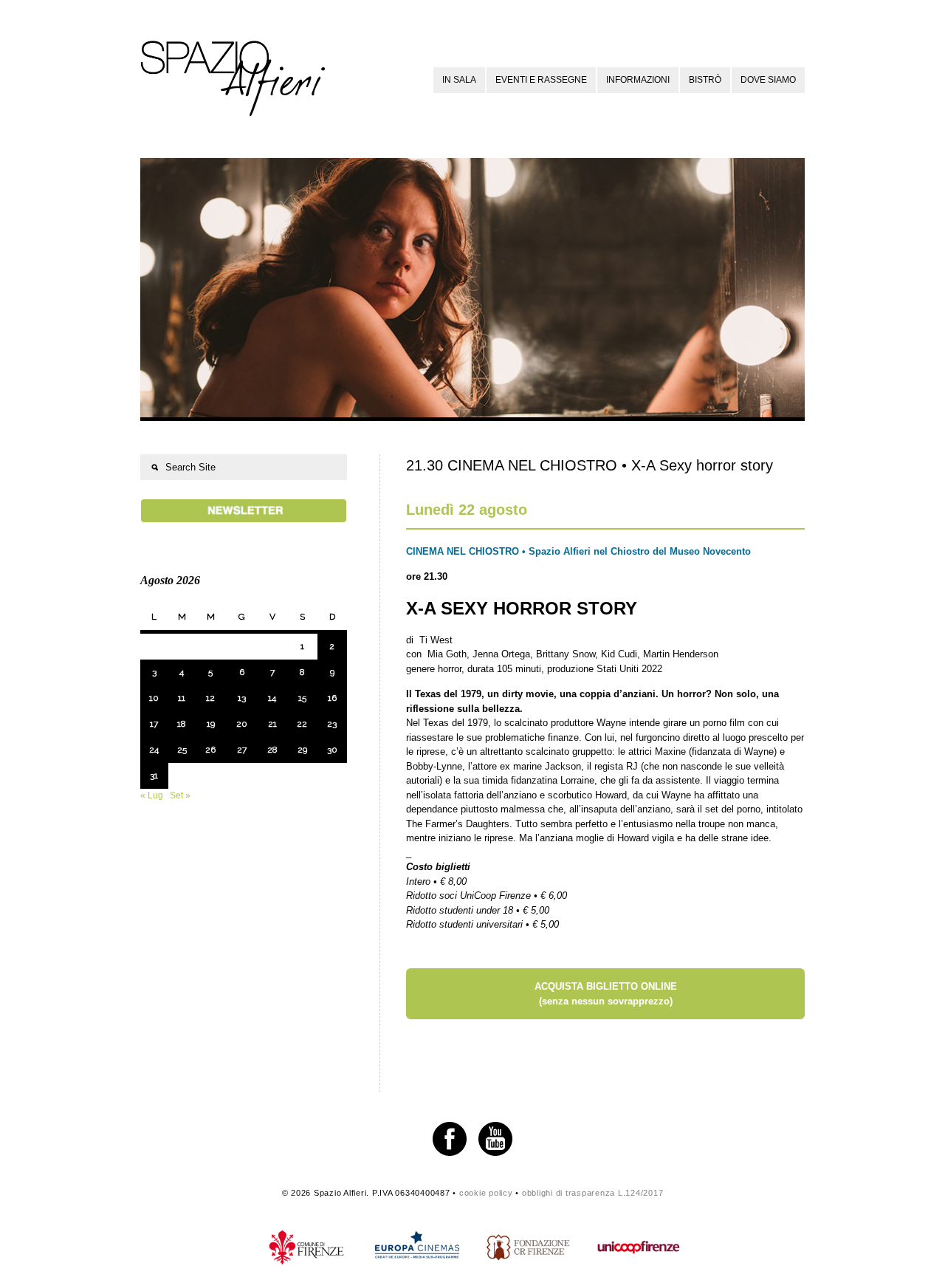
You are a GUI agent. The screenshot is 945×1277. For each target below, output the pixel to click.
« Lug (151, 795)
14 (272, 698)
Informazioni (638, 79)
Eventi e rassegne (541, 79)
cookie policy (486, 1192)
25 (182, 749)
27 (242, 749)
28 (272, 749)
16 (332, 698)
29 (302, 749)
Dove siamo (768, 79)
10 (154, 698)
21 (272, 724)
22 (302, 724)
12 (210, 698)
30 (332, 749)
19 (211, 724)
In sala (459, 79)
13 (242, 698)
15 (302, 698)
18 (181, 724)
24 (154, 749)
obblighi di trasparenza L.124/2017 (593, 1192)
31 (154, 775)
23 (332, 724)
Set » (180, 795)
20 (241, 724)
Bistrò (705, 79)
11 (181, 698)
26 (210, 749)
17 (154, 724)
